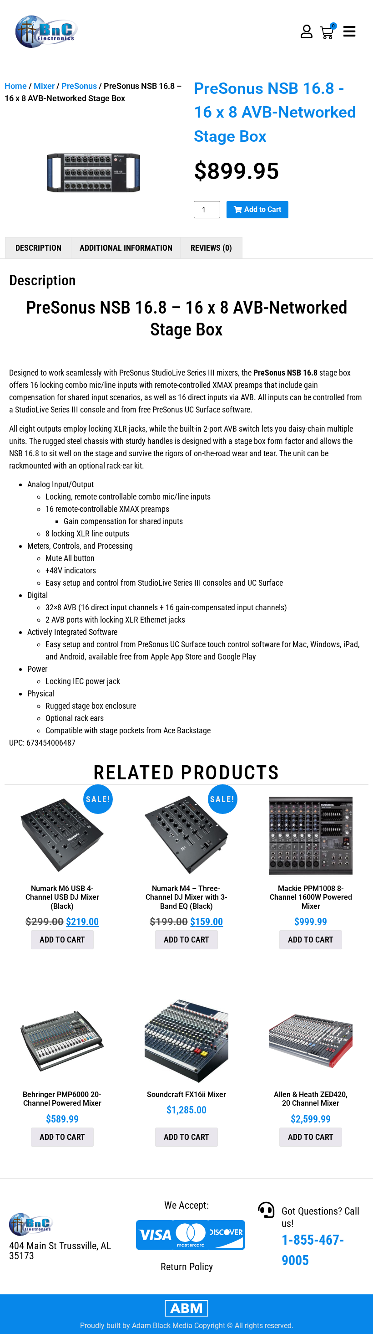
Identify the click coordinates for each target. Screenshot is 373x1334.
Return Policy (187, 1266)
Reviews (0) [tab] (211, 247)
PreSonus (79, 86)
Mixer (44, 86)
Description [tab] (38, 247)
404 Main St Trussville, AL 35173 (60, 1251)
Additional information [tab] (126, 247)
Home (16, 86)
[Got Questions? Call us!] (266, 1210)
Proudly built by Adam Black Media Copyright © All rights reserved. (186, 1325)
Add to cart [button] (62, 939)
